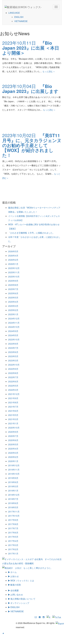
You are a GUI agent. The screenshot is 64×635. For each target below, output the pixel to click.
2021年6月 (13, 410)
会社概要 (14, 590)
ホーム (13, 572)
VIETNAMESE (21, 21)
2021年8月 (13, 402)
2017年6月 (13, 532)
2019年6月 (13, 482)
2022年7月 (13, 377)
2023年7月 (13, 347)
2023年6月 (13, 352)
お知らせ (14, 576)
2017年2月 (13, 549)
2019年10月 (13, 473)
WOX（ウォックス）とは (22, 580)
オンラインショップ (19, 602)
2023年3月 (13, 360)
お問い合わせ (16, 594)
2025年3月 (13, 305)
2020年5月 (13, 444)
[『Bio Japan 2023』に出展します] (7, 120)
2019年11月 (13, 469)
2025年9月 (13, 280)
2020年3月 (13, 452)
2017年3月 (13, 545)
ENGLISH (18, 16)
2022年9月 (13, 368)
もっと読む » (48, 71)
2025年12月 (13, 268)
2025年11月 (13, 272)
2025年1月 (13, 314)
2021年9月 (13, 398)
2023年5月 (13, 356)
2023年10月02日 (31, 145)
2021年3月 (13, 419)
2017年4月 (13, 540)
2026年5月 (13, 251)
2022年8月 (13, 373)
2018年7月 (13, 498)
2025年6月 (13, 293)
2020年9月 (13, 431)
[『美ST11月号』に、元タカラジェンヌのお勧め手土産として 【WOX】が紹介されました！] (7, 188)
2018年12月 (13, 494)
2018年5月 (13, 507)
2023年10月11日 (30, 48)
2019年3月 (13, 486)
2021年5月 (13, 414)
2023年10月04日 (30, 88)
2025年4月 (13, 301)
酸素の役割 (15, 584)
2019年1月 (13, 490)
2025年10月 (13, 276)
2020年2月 (13, 456)
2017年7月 (13, 528)
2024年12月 (13, 318)
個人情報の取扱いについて (22, 598)
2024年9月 (13, 331)
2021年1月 (13, 423)
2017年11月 (13, 511)
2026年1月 (13, 263)
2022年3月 (13, 389)
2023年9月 (13, 343)
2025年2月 (13, 310)
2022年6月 (13, 381)
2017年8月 (13, 524)
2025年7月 (13, 289)
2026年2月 (13, 259)
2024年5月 (13, 335)
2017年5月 (13, 536)
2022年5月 (13, 385)
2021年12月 (13, 394)
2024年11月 (13, 322)
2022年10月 (13, 364)
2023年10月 (13, 339)
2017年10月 (13, 515)
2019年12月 (13, 465)
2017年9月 (13, 519)
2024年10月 (13, 326)
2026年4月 (13, 255)
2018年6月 (13, 503)
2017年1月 (13, 553)
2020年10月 (13, 427)
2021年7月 (13, 406)
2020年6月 (13, 440)
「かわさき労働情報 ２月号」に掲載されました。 (31, 232)
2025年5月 (13, 297)
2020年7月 (13, 435)
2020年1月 (13, 461)
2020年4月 (13, 448)
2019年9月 (13, 477)
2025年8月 (13, 284)
